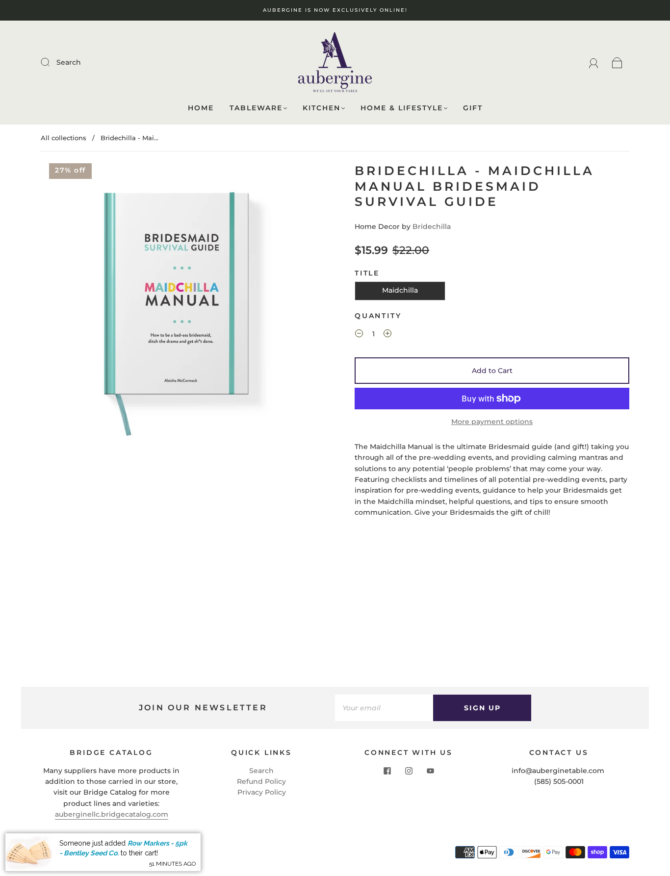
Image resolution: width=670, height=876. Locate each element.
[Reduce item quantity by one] (359, 335)
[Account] (593, 62)
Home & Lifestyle (402, 108)
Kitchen (321, 108)
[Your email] (384, 708)
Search (68, 62)
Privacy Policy (261, 792)
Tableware (256, 108)
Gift (473, 108)
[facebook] (387, 771)
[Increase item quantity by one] (387, 335)
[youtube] (430, 771)
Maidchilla (400, 290)
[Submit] (51, 62)
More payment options (492, 421)
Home (201, 108)
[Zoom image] (178, 301)
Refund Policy (261, 781)
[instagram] (408, 771)
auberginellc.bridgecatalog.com (111, 814)
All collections (63, 138)
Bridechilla (431, 226)
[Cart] (617, 62)
